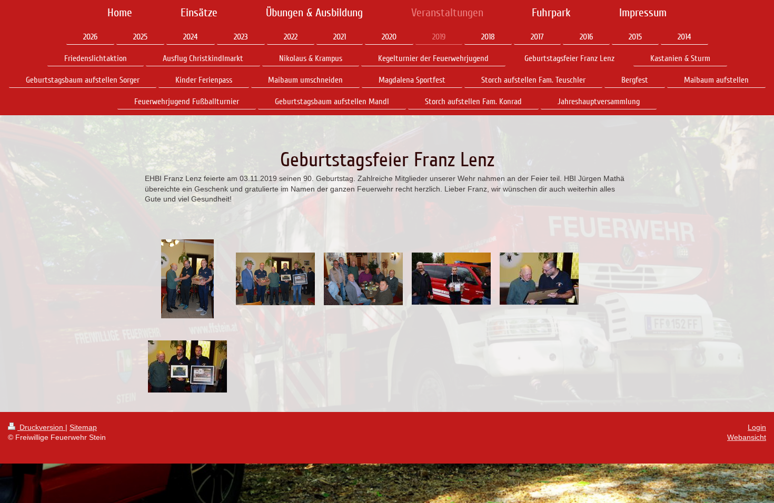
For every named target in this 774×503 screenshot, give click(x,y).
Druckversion (41, 427)
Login (757, 427)
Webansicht (746, 437)
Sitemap (83, 427)
